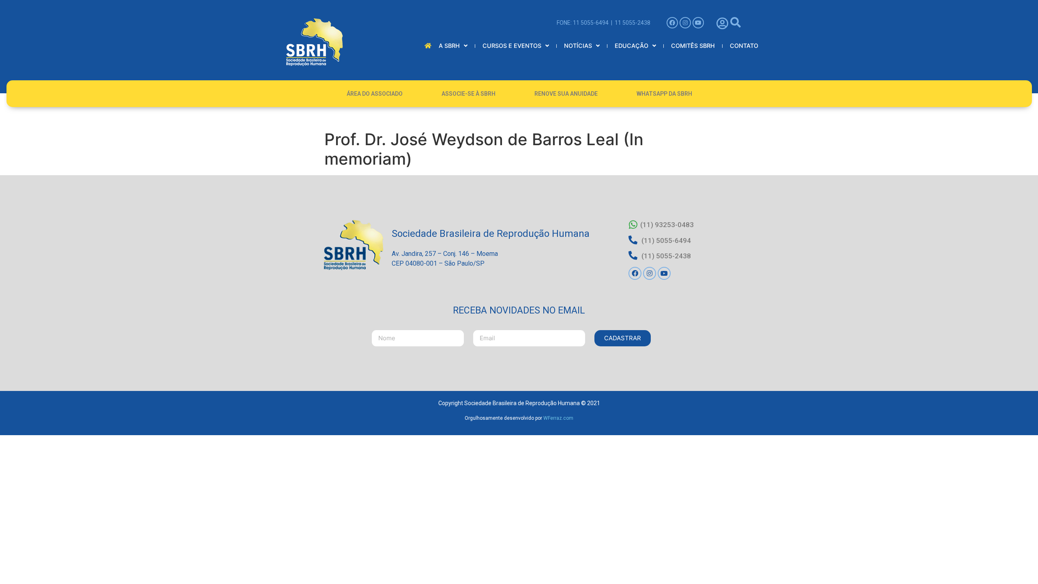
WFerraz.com (558, 418)
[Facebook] (672, 22)
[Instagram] (685, 22)
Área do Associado (375, 93)
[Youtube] (698, 22)
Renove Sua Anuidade (566, 93)
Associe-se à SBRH (468, 93)
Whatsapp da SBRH (664, 93)
